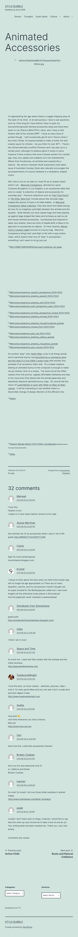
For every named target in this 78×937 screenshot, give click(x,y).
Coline (20, 545)
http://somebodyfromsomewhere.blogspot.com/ (31, 620)
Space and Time (26, 648)
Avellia (20, 705)
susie (12, 473)
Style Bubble (14, 6)
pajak (20, 807)
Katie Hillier (36, 354)
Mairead (21, 496)
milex (20, 629)
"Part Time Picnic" (60, 195)
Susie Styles (41, 16)
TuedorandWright (27, 675)
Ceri (19, 735)
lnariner (21, 781)
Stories (17, 16)
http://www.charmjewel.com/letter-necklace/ (29, 799)
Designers (66, 473)
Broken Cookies (26, 754)
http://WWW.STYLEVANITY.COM (29, 537)
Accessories (65, 470)
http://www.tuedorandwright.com (24, 696)
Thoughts (28, 16)
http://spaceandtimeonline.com (23, 666)
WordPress (27, 927)
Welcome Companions (31, 185)
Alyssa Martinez (26, 522)
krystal (20, 569)
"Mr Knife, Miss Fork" (21, 199)
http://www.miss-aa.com (19, 726)
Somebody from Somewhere (33, 605)
